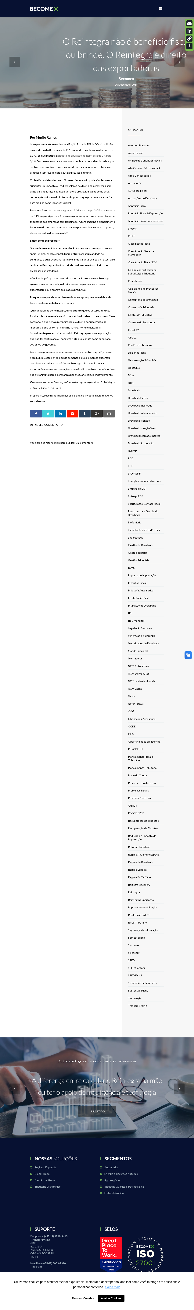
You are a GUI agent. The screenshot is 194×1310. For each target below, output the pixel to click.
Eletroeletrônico (114, 1193)
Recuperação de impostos (143, 820)
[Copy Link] (189, 38)
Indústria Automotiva (140, 590)
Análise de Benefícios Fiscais (145, 160)
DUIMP (132, 450)
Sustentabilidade (138, 990)
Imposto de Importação (142, 575)
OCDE (132, 726)
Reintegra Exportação (141, 899)
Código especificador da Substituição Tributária (142, 271)
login (57, 442)
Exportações (135, 537)
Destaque (134, 367)
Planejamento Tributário (142, 767)
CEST (131, 236)
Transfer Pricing (137, 1005)
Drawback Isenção (139, 420)
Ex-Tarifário (134, 522)
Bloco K (132, 228)
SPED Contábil (136, 967)
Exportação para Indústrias (144, 530)
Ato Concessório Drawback (144, 168)
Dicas (131, 375)
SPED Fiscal (135, 975)
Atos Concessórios (139, 175)
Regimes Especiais (45, 1167)
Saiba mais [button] (112, 1287)
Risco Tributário (137, 922)
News (131, 696)
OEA (131, 734)
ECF (130, 466)
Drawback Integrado (140, 405)
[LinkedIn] (189, 31)
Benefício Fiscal (137, 205)
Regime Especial (137, 869)
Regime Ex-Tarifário (139, 877)
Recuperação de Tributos (143, 828)
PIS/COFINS (135, 749)
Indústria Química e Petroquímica (124, 1186)
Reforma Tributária (139, 847)
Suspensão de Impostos (142, 983)
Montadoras (135, 658)
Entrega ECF (135, 496)
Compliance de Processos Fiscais (143, 290)
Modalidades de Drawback (143, 643)
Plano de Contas (138, 775)
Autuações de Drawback (142, 198)
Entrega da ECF (137, 488)
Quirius (132, 805)
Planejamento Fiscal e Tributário (140, 758)
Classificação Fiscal (139, 243)
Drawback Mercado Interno (144, 435)
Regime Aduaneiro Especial (144, 854)
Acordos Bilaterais (139, 145)
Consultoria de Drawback (143, 299)
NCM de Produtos (138, 673)
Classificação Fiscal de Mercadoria (141, 253)
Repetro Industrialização (142, 907)
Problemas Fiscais (138, 790)
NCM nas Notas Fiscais (141, 681)
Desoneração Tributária (142, 360)
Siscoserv (133, 952)
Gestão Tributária (138, 560)
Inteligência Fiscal (138, 598)
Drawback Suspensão (140, 443)
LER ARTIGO (97, 1111)
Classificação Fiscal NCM (142, 262)
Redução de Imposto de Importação (142, 837)
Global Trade (42, 1173)
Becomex (126, 78)
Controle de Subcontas (142, 322)
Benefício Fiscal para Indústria (145, 221)
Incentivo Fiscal (137, 582)
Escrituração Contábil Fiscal (144, 503)
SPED (131, 960)
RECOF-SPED (136, 813)
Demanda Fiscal (137, 352)
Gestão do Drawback (140, 545)
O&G (131, 711)
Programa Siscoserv (139, 798)
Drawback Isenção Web (142, 428)
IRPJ (130, 613)
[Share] (189, 46)
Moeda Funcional (138, 650)
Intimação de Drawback (142, 605)
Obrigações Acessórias (142, 718)
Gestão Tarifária (137, 552)
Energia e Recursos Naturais (144, 481)
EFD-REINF (134, 473)
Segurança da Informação (143, 930)
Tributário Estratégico (47, 1186)
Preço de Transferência (142, 782)
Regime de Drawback (140, 862)
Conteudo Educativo (140, 314)
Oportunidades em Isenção (144, 741)
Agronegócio (135, 153)
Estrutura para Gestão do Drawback (143, 513)
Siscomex (133, 945)
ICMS (131, 567)
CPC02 (132, 337)
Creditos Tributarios (140, 345)
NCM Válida (135, 688)
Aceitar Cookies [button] (111, 1298)
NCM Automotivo (138, 666)
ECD (130, 458)
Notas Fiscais (136, 703)
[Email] (189, 23)
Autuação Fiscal (137, 190)
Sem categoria (136, 937)
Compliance (135, 281)
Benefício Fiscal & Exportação (145, 213)
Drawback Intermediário (142, 413)
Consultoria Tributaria (141, 307)
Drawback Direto (138, 398)
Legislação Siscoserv (140, 628)
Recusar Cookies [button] (83, 1298)
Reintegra (134, 892)
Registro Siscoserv (139, 884)
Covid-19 (133, 330)
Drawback (134, 390)
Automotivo (135, 183)
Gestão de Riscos (44, 1180)
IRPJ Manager (136, 620)
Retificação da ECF (139, 915)
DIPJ (131, 382)
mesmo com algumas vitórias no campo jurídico (75, 210)
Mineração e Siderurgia (141, 635)
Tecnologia (134, 998)
